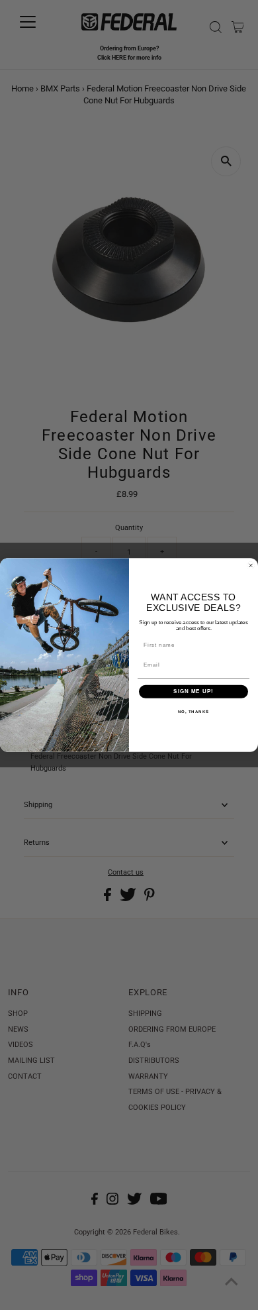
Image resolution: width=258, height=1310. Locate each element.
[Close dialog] (251, 565)
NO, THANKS (194, 711)
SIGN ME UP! (193, 691)
